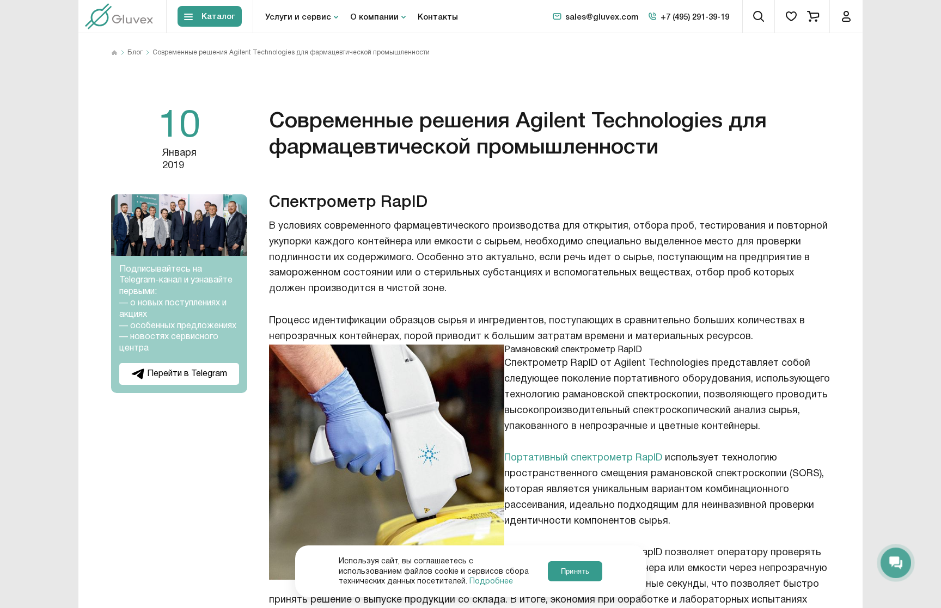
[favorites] (791, 16)
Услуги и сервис (298, 16)
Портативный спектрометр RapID (583, 457)
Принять (575, 571)
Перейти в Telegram (187, 373)
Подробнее (491, 581)
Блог (135, 53)
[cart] (813, 16)
